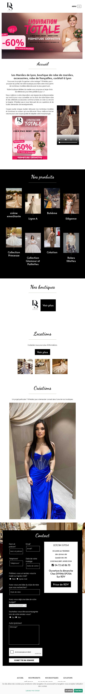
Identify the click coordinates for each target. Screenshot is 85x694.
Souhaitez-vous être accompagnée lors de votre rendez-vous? (23, 613)
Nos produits (34, 678)
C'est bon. (78, 690)
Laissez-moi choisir (33, 690)
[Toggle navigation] (79, 6)
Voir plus (48, 305)
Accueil (20, 678)
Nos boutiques (51, 678)
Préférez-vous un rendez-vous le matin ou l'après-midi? (22, 574)
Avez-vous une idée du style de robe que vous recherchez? (24, 586)
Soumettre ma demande (24, 660)
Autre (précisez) (15, 623)
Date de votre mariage (31, 560)
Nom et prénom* (12, 545)
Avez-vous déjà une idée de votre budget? (22, 600)
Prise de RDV (61, 584)
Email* (28, 544)
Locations (67, 678)
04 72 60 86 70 (62, 565)
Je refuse (68, 690)
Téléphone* (13, 559)
